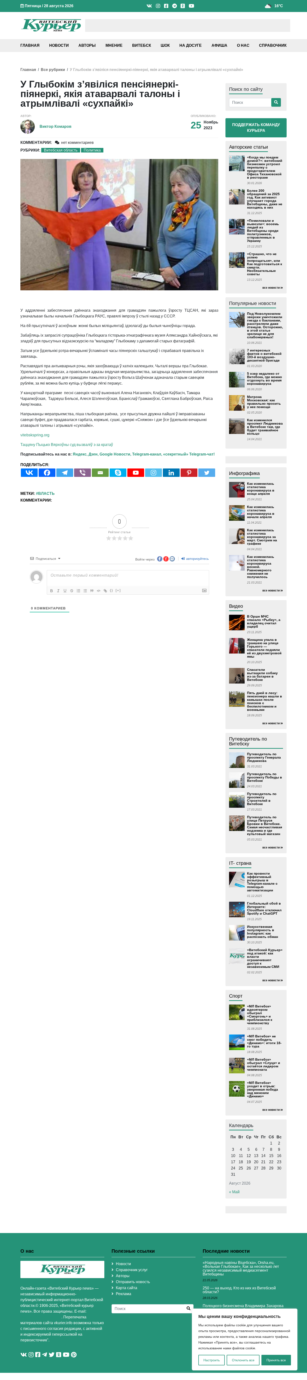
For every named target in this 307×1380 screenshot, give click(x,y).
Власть (46, 493)
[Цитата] (92, 591)
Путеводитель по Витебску (248, 741)
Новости (59, 45)
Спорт (235, 996)
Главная (30, 45)
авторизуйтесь (197, 559)
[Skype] (118, 472)
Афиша (219, 45)
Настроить (211, 1360)
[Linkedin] (171, 472)
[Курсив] (58, 591)
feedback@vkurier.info (40, 1317)
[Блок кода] (98, 591)
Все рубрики (53, 70)
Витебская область (60, 150)
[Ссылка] (105, 591)
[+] (118, 590)
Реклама (123, 1294)
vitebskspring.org (34, 435)
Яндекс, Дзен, (86, 454)
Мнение (114, 45)
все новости (271, 287)
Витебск (141, 45)
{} (111, 590)
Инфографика (244, 473)
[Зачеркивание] (71, 591)
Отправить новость (133, 1282)
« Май (234, 1192)
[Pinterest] (189, 472)
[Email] (100, 472)
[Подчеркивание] (65, 591)
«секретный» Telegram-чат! (189, 454)
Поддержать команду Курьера (256, 128)
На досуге (190, 45)
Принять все (276, 1360)
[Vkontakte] (29, 472)
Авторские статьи (248, 147)
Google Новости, (115, 454)
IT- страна (240, 863)
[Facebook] (47, 472)
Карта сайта (126, 1288)
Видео (236, 606)
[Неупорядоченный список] (85, 591)
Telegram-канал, (147, 454)
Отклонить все (243, 1360)
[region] (244, 1339)
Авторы (87, 45)
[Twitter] (206, 472)
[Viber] (82, 472)
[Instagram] (153, 472)
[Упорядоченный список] (78, 591)
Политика (92, 150)
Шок (165, 45)
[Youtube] (135, 472)
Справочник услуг (132, 1270)
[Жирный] (51, 591)
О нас (243, 45)
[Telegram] (64, 472)
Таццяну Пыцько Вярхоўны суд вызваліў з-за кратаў (66, 445)
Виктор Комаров (55, 126)
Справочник (273, 45)
